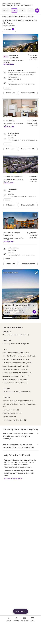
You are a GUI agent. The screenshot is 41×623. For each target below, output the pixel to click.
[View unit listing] (34, 312)
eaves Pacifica (9, 120)
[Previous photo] (4, 43)
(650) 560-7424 (8, 241)
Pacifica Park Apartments (13, 177)
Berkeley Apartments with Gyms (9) (15, 383)
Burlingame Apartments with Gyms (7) (16, 352)
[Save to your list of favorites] (34, 38)
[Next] (37, 10)
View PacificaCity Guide (13, 478)
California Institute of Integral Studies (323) (18, 401)
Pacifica (14, 16)
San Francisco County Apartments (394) (17, 392)
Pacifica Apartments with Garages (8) (16, 344)
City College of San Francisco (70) (14, 420)
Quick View (10, 93)
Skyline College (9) (9, 417)
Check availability (28, 93)
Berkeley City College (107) (12, 413)
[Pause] (36, 272)
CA (9, 16)
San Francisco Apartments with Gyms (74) (17, 363)
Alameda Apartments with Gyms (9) (15, 369)
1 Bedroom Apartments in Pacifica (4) (16, 335)
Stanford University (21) (11, 410)
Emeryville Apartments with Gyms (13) (16, 376)
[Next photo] (36, 43)
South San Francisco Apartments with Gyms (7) (19, 356)
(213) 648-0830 (8, 183)
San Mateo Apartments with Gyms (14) (16, 359)
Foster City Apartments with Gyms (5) (16, 366)
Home (4, 16)
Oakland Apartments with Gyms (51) (15, 379)
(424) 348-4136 (8, 127)
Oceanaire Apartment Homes (14, 57)
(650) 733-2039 (8, 64)
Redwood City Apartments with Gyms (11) (17, 373)
